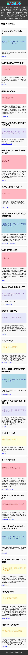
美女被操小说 (15, 14)
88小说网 (20, 11)
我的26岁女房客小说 (7, 362)
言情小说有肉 (5, 646)
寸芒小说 (10, 18)
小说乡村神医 (5, 585)
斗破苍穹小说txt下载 (12, 17)
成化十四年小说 (17, 9)
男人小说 (4, 426)
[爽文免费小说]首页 (7, 8)
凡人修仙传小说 (9, 15)
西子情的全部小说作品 (7, 489)
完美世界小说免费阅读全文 (8, 243)
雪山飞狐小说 (17, 8)
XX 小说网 (4, 553)
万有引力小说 (5, 207)
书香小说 (4, 56)
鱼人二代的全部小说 (7, 304)
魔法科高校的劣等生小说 (8, 519)
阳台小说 (4, 453)
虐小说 (24, 8)
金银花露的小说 (7, 9)
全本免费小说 (5, 116)
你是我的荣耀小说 (6, 618)
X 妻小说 (8, 14)
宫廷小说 (4, 334)
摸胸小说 (4, 180)
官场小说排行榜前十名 (10, 11)
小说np (3, 280)
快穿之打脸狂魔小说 (7, 144)
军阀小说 (4, 84)
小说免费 (9, 12)
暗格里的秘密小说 (6, 394)
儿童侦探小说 (18, 18)
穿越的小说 (18, 15)
